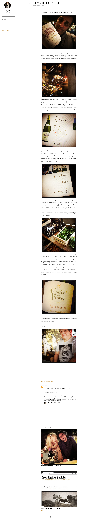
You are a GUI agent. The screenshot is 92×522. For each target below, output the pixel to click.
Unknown (45, 386)
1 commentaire (46, 510)
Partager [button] (42, 381)
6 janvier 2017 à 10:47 (54, 392)
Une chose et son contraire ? (52, 466)
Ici (41, 316)
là (44, 316)
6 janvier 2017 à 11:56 (57, 402)
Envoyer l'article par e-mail (48, 381)
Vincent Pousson (50, 402)
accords (75, 324)
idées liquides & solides (47, 3)
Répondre (46, 390)
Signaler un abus (5, 30)
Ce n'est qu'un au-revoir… (51, 508)
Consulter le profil (7, 13)
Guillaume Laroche (47, 392)
